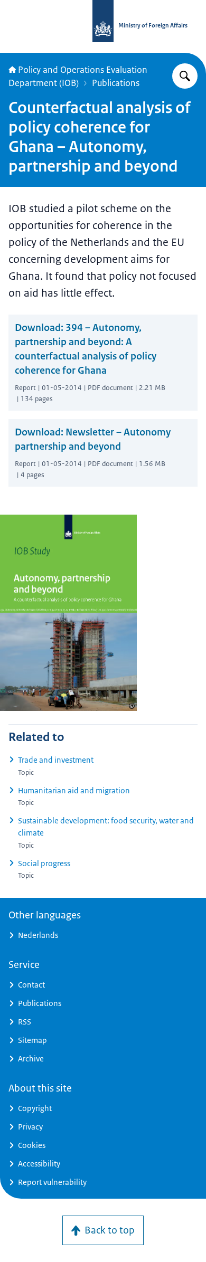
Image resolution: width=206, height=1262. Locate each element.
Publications (115, 83)
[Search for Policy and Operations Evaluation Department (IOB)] (185, 76)
